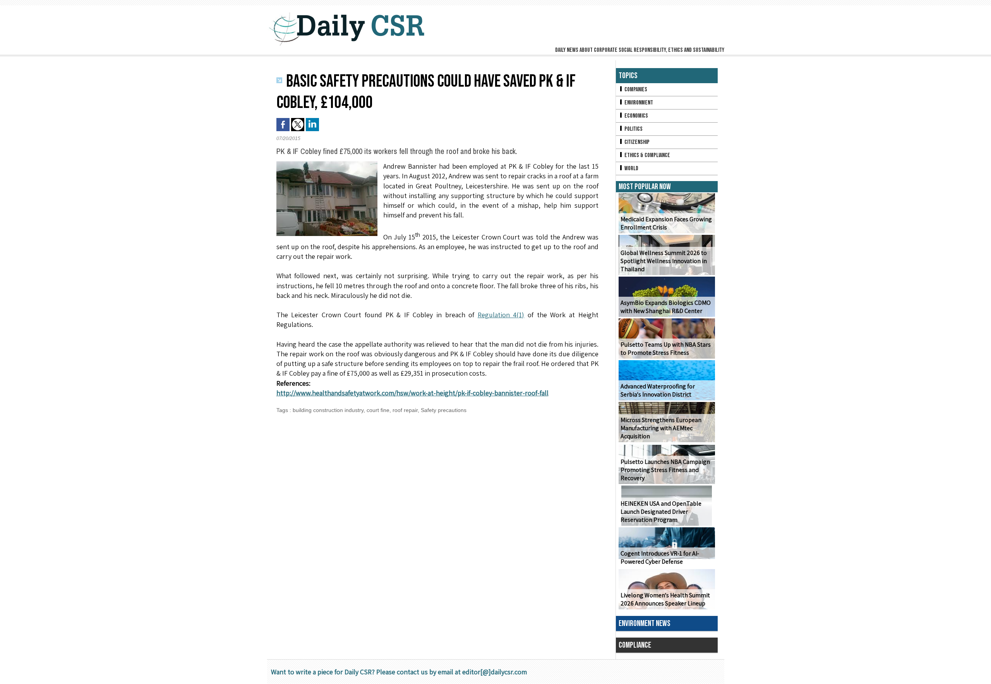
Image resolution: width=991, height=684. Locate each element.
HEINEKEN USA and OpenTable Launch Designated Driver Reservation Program (661, 511)
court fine (378, 410)
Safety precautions (443, 410)
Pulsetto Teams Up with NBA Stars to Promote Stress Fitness (666, 348)
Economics (635, 116)
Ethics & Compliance (646, 155)
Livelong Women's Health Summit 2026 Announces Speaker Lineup (665, 599)
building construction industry (328, 410)
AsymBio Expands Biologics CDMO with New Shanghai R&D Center (666, 307)
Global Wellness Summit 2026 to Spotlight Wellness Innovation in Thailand (664, 261)
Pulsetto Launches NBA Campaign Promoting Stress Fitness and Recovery (665, 470)
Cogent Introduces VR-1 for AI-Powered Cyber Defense (660, 557)
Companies (635, 89)
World (630, 168)
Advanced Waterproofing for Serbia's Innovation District (658, 390)
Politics (633, 129)
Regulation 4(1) (501, 314)
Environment (638, 102)
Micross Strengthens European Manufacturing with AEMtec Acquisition (661, 428)
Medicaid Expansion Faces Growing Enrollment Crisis (666, 223)
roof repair (405, 410)
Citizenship (636, 142)
